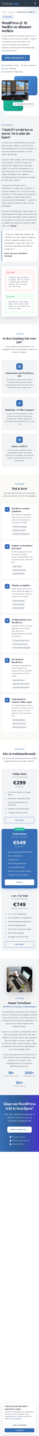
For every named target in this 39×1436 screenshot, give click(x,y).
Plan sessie (19, 820)
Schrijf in (19, 882)
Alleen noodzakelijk (19, 1425)
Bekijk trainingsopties (14, 58)
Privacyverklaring (15, 1418)
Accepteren (20, 1430)
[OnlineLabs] (10, 3)
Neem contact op (18, 1130)
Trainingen (11, 12)
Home (4, 12)
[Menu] (35, 3)
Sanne (13, 226)
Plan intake (19, 944)
